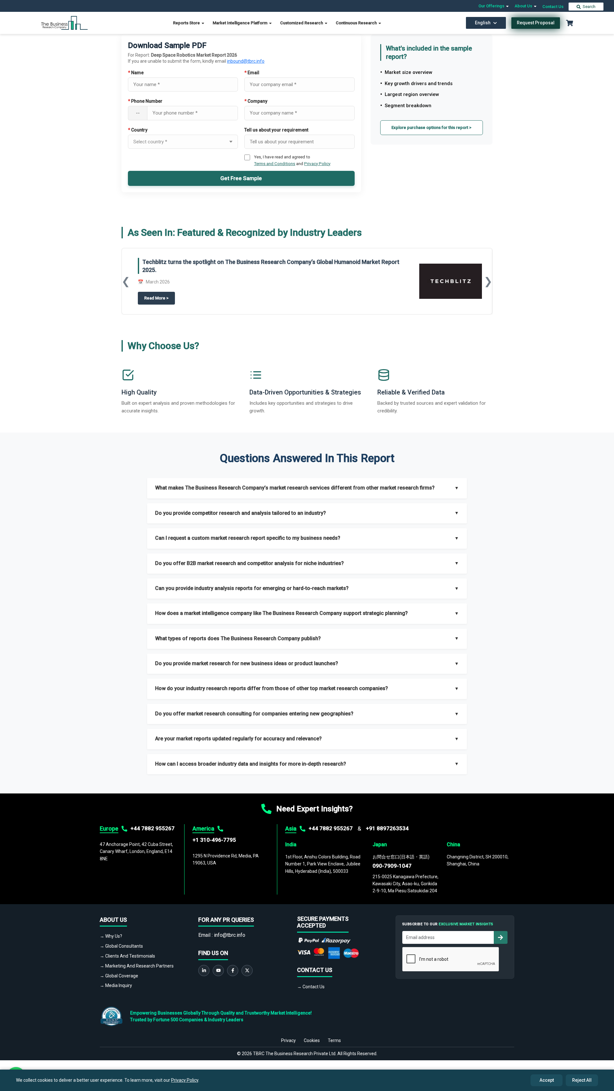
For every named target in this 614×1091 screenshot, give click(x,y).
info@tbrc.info (229, 935)
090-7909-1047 (392, 866)
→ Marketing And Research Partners (137, 965)
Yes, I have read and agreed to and (292, 160)
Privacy (288, 1040)
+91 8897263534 (387, 828)
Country (137, 129)
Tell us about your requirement (276, 129)
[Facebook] (232, 970)
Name (136, 72)
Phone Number (145, 101)
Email (251, 72)
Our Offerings (491, 6)
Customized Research (302, 22)
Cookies (312, 1040)
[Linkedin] (203, 970)
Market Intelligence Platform (240, 22)
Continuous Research (357, 22)
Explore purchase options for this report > (431, 127)
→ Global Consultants (121, 946)
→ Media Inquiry (116, 985)
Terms (334, 1040)
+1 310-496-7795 (214, 840)
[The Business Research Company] (64, 23)
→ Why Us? (111, 936)
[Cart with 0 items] (569, 23)
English (483, 22)
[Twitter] (247, 970)
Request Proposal (536, 22)
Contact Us (552, 6)
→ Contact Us (311, 986)
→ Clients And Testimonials (127, 956)
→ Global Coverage (119, 975)
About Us (524, 6)
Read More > (159, 298)
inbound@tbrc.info (245, 61)
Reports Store (187, 22)
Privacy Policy (317, 163)
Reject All (582, 1080)
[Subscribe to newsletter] (500, 937)
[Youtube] (218, 970)
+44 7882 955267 (152, 828)
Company (255, 101)
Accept (546, 1080)
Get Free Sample (241, 178)
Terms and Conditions (274, 163)
